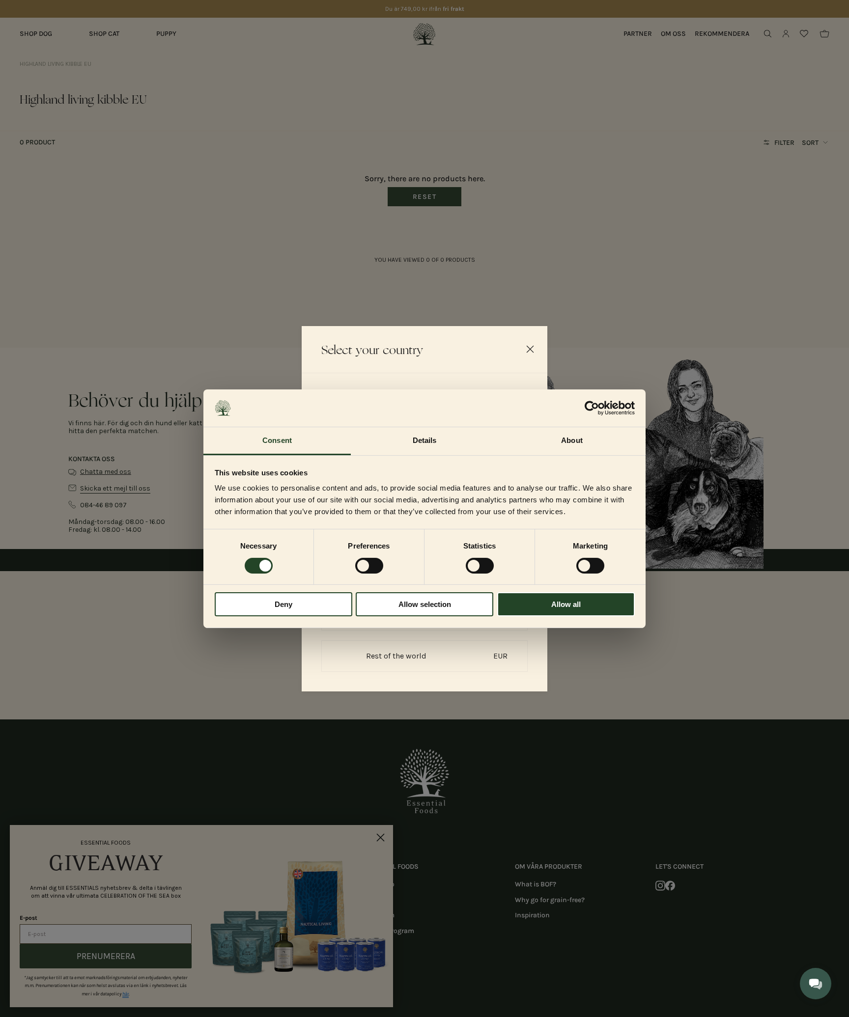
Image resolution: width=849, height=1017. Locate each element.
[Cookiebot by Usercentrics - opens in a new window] (592, 408)
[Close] (530, 349)
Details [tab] (425, 440)
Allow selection (424, 604)
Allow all (566, 604)
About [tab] (572, 440)
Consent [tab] (277, 440)
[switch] (369, 566)
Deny (283, 604)
